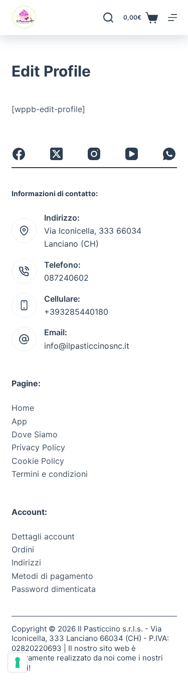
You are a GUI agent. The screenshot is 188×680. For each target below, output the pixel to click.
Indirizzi (26, 562)
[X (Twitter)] (56, 154)
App (19, 421)
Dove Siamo (35, 434)
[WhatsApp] (169, 154)
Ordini (23, 549)
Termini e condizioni (50, 474)
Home (23, 408)
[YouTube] (131, 154)
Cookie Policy (38, 461)
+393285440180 (76, 312)
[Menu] (172, 17)
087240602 (66, 278)
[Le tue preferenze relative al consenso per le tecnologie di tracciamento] (17, 662)
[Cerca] (108, 18)
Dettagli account (43, 536)
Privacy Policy (38, 447)
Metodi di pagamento (52, 576)
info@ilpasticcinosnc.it (86, 346)
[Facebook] (19, 154)
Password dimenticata (54, 589)
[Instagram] (94, 154)
